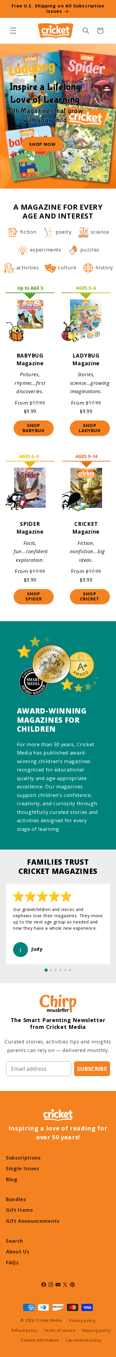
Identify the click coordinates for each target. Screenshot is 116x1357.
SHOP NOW (42, 144)
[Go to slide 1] (46, 970)
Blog (12, 1179)
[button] (13, 30)
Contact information (40, 1340)
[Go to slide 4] (60, 970)
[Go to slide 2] (51, 970)
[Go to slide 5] (65, 970)
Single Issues (22, 1168)
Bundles (16, 1199)
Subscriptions (23, 1157)
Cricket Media (49, 1320)
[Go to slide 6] (70, 970)
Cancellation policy (83, 1340)
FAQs (12, 1262)
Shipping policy (96, 1330)
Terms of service (59, 1330)
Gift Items (19, 1210)
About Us (17, 1251)
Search (14, 1241)
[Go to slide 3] (55, 970)
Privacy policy (82, 1320)
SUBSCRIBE (92, 1068)
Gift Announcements (32, 1221)
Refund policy (24, 1330)
